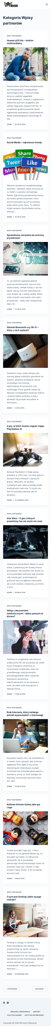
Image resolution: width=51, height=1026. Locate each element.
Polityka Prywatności (34, 1015)
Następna (39, 989)
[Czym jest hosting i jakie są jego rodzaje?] (25, 920)
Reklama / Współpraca (20, 1012)
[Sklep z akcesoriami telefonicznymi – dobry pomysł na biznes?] (25, 637)
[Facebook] (4, 1003)
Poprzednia (12, 989)
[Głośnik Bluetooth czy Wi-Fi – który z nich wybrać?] (25, 351)
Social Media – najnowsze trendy (24, 142)
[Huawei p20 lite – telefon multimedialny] (25, 64)
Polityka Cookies (14, 1015)
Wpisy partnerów (14, 36)
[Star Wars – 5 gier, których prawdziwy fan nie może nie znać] (25, 542)
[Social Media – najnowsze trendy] (25, 163)
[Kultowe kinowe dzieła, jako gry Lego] (25, 828)
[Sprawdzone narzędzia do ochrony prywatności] (25, 259)
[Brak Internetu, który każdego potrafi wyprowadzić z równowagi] (25, 736)
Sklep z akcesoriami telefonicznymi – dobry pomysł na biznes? (25, 613)
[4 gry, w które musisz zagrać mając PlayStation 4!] (25, 450)
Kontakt (36, 1012)
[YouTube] (8, 1003)
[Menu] (47, 4)
